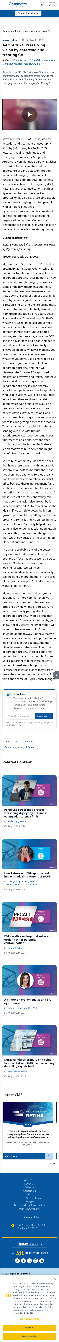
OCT (17, 741)
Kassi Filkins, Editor (17, 1071)
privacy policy (14, 725)
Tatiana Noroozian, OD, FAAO (22, 1007)
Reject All (29, 1327)
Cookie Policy (26, 1313)
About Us (29, 1183)
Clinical (7, 741)
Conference (17, 31)
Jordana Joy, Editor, (14, 884)
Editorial (29, 1187)
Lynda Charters (15, 948)
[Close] (55, 1279)
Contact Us (29, 1190)
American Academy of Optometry (21, 747)
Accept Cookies (29, 1336)
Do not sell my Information (29, 1205)
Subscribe (42, 716)
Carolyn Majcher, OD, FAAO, (21, 881)
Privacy (29, 1201)
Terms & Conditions (29, 1198)
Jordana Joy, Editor (17, 821)
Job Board (29, 1194)
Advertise (29, 1180)
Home (5, 31)
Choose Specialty (26, 13)
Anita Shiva (31, 884)
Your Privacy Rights (30, 1209)
